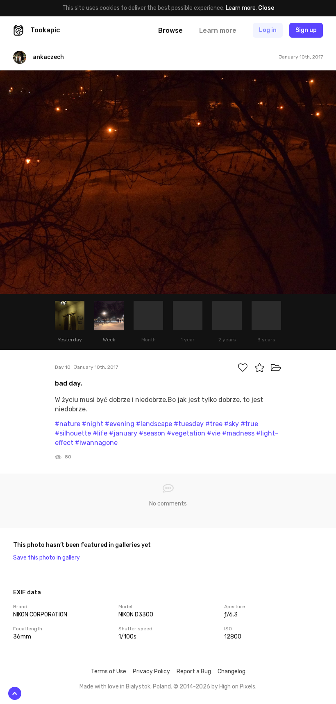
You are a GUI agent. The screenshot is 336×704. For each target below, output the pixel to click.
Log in (268, 30)
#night (92, 424)
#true (249, 424)
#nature (67, 424)
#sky (231, 424)
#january (123, 433)
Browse (170, 30)
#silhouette (73, 433)
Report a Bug (194, 671)
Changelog (231, 671)
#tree (213, 424)
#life (100, 433)
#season (152, 433)
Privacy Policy (151, 671)
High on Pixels (237, 686)
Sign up (306, 30)
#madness (238, 433)
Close (266, 8)
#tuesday (189, 424)
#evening (119, 424)
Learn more (241, 8)
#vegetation (186, 433)
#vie (213, 433)
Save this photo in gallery (46, 557)
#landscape (154, 424)
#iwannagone (96, 443)
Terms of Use (108, 671)
